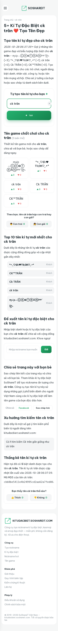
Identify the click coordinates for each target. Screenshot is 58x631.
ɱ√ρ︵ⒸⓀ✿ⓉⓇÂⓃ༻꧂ (16, 166)
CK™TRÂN (16, 198)
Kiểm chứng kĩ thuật (14, 582)
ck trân (16, 184)
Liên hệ (8, 587)
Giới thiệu (9, 574)
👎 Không (40, 497)
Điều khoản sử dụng (14, 600)
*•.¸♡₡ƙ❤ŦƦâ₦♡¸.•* (42, 164)
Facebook (24, 408)
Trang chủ (8, 20)
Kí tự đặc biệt (11, 552)
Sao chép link (43, 408)
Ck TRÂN (42, 184)
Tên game (9, 560)
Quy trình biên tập (13, 578)
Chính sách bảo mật (15, 604)
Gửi (46, 349)
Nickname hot (11, 556)
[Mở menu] (5, 8)
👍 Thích (17, 497)
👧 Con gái (40, 224)
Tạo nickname (11, 547)
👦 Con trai (17, 224)
